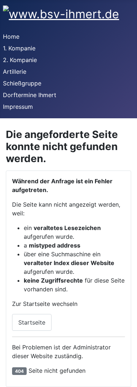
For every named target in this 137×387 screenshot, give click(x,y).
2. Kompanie (20, 60)
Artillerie (14, 71)
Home (11, 36)
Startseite (31, 322)
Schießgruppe (22, 83)
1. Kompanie (19, 48)
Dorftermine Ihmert (29, 95)
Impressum (18, 106)
